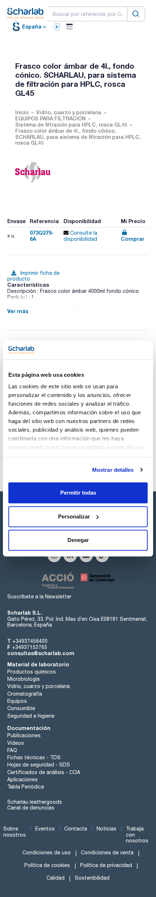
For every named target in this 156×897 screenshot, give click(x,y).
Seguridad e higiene (30, 716)
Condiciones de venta (107, 852)
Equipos (17, 701)
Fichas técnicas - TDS (34, 757)
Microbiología (23, 679)
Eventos (45, 829)
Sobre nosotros (14, 832)
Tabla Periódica (25, 787)
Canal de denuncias (30, 808)
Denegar (78, 540)
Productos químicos (31, 672)
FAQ (12, 750)
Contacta (75, 829)
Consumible (21, 708)
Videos (15, 743)
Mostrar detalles (113, 470)
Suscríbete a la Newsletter (39, 596)
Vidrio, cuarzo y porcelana (38, 686)
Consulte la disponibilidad (80, 236)
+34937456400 (30, 641)
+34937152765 (29, 647)
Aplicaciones (22, 779)
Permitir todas (78, 493)
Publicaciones (24, 735)
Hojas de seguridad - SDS (38, 765)
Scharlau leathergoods (34, 802)
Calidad (55, 878)
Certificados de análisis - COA (43, 772)
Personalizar (74, 516)
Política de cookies (47, 865)
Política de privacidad (106, 865)
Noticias (106, 829)
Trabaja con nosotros (137, 835)
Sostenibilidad (92, 878)
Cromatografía (24, 694)
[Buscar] (136, 14)
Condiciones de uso (46, 852)
